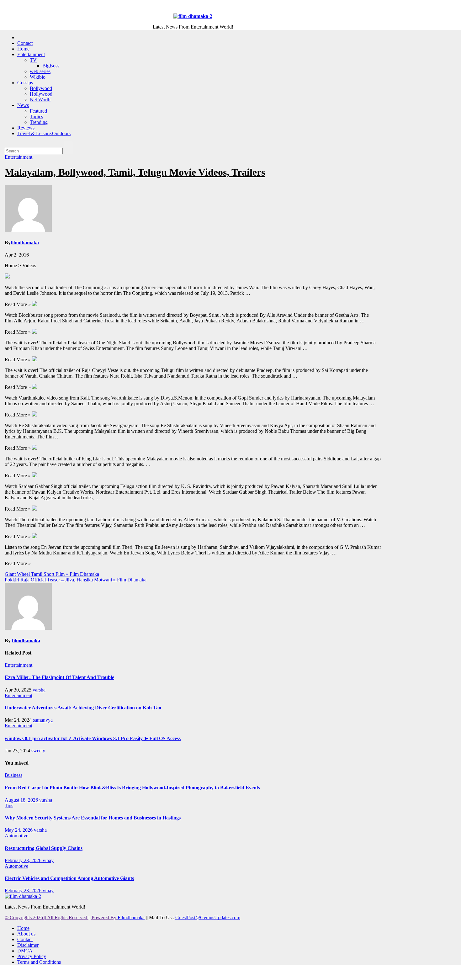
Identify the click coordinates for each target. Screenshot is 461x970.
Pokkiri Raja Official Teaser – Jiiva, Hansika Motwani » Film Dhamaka (75, 579)
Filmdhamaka (131, 917)
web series (40, 71)
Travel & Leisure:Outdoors (44, 133)
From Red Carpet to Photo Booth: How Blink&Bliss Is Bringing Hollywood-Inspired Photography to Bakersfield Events (132, 787)
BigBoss (50, 65)
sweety (38, 750)
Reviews (25, 127)
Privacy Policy (31, 956)
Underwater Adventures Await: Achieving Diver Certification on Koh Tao (83, 707)
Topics (36, 116)
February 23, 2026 (24, 860)
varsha (39, 689)
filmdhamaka (25, 242)
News (23, 105)
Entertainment (31, 54)
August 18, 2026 (22, 800)
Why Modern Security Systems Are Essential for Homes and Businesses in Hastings (93, 817)
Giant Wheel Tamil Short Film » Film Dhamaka (52, 574)
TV (33, 60)
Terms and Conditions (39, 962)
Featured (38, 111)
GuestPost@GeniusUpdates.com (207, 917)
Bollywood (41, 88)
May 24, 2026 (19, 830)
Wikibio (37, 77)
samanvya (43, 720)
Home (23, 48)
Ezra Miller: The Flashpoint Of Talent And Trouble (59, 677)
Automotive (16, 835)
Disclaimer (28, 945)
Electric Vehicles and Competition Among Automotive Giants (69, 878)
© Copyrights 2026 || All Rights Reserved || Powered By (61, 917)
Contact (25, 43)
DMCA (25, 950)
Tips (9, 805)
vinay (48, 860)
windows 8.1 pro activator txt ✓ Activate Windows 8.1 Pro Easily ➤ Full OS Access (93, 738)
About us (26, 933)
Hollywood (41, 94)
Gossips (25, 82)
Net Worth (40, 99)
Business (13, 775)
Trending (39, 122)
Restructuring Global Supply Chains (43, 848)
